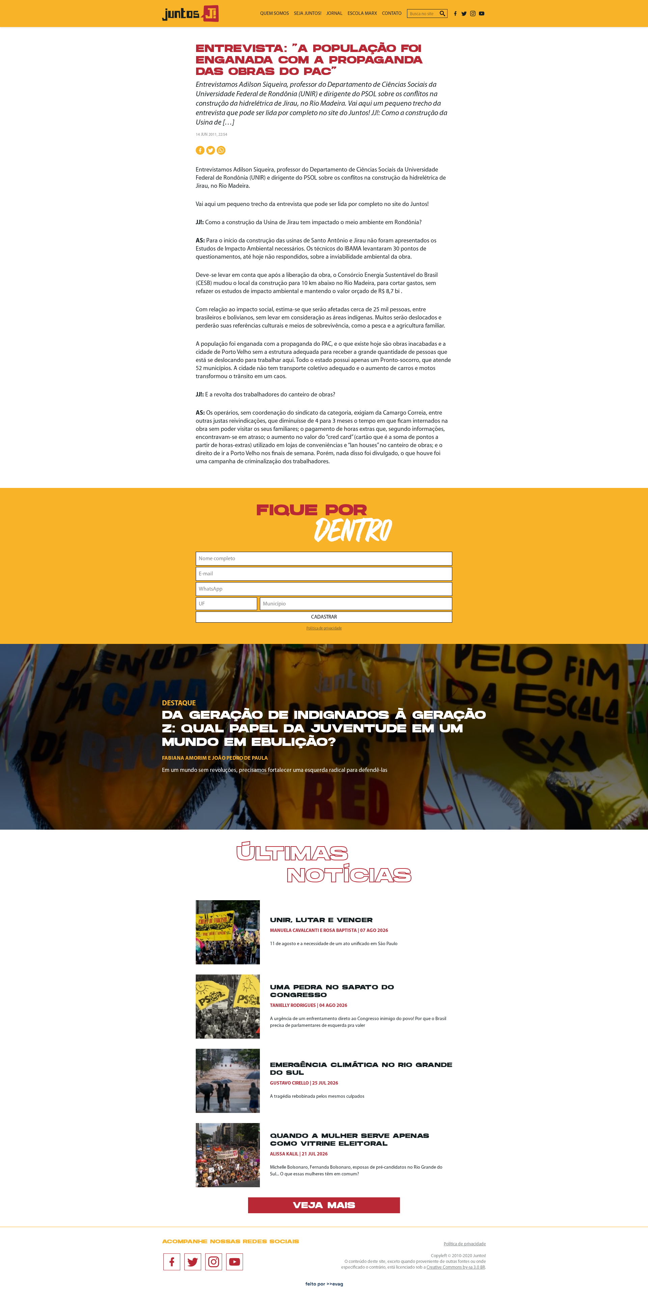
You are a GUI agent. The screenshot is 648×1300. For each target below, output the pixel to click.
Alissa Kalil (284, 1154)
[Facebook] (455, 13)
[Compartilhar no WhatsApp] (221, 150)
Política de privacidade (324, 628)
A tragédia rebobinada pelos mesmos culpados (317, 1096)
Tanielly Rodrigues (293, 1005)
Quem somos (274, 13)
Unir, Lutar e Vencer (321, 920)
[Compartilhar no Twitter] (210, 150)
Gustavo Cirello (289, 1083)
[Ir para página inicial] (190, 20)
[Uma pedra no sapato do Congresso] (233, 1006)
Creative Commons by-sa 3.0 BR (456, 1267)
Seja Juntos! (307, 13)
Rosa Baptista (340, 930)
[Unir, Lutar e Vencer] (233, 932)
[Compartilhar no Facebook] (200, 150)
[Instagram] (473, 13)
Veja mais (324, 1206)
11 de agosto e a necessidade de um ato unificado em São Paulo (334, 943)
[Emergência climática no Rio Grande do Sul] (233, 1081)
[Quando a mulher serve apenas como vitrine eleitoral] (233, 1155)
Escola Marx (362, 13)
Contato (392, 13)
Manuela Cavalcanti (294, 930)
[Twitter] (464, 13)
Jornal (334, 13)
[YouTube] (482, 13)
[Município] (356, 604)
